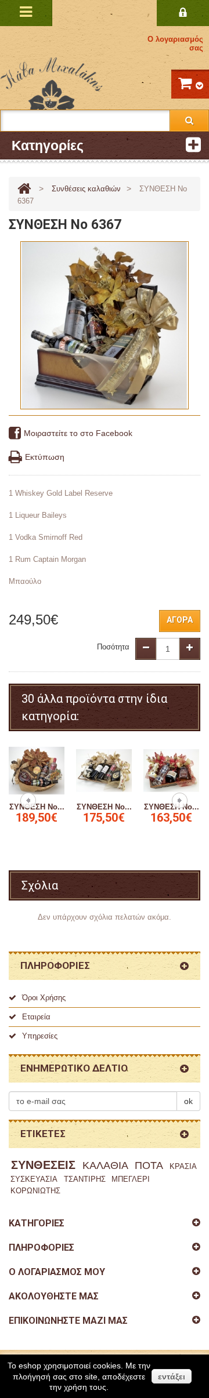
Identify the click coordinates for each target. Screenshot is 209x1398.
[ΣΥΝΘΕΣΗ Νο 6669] (171, 769)
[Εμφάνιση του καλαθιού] (190, 84)
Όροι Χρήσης (44, 997)
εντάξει (171, 1376)
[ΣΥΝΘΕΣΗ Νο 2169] (104, 769)
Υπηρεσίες (39, 1036)
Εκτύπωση (44, 457)
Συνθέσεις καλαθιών (86, 188)
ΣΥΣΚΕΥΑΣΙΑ (33, 1179)
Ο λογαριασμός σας (175, 43)
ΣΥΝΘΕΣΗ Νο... (36, 807)
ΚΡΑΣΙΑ (183, 1166)
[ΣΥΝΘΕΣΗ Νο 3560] (36, 769)
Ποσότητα (113, 646)
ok (188, 1101)
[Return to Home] (24, 188)
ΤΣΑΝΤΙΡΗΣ (85, 1179)
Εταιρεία (36, 1016)
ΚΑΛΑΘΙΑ (105, 1165)
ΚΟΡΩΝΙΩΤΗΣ (35, 1190)
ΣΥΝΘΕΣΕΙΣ (43, 1165)
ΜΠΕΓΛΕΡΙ (130, 1179)
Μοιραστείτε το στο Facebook (78, 433)
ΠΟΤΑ (149, 1165)
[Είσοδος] (183, 12)
